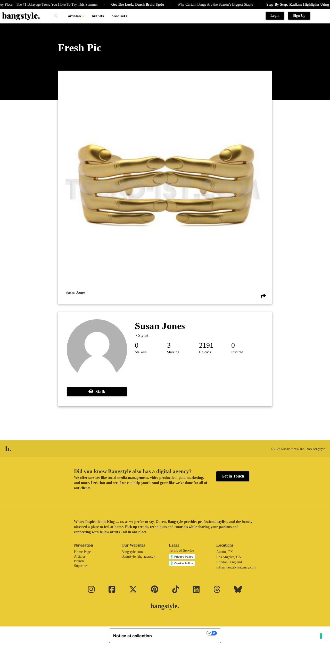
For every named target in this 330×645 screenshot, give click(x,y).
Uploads (205, 352)
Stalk (99, 391)
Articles (74, 16)
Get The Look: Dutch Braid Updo (128, 4)
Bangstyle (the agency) (138, 556)
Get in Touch (232, 476)
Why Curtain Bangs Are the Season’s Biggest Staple (206, 4)
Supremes (81, 566)
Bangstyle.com (132, 552)
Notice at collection (132, 635)
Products (119, 16)
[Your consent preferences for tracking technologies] (321, 636)
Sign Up (299, 16)
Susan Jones (75, 292)
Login (274, 16)
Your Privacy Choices (181, 633)
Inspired (237, 352)
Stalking (173, 352)
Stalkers (140, 352)
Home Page (82, 552)
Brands (98, 16)
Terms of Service (181, 550)
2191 (206, 345)
